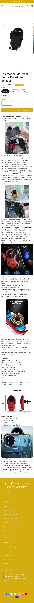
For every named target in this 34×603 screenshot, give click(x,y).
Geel (5, 95)
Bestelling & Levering (10, 514)
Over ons (6, 522)
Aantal (3, 99)
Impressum (7, 555)
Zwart (5, 91)
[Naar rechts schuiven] (21, 69)
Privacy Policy (8, 531)
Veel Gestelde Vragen (10, 547)
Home (5, 506)
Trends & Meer (14, 600)
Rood (23, 91)
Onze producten (8, 510)
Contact (5, 542)
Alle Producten (8, 559)
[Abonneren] (29, 493)
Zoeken (5, 563)
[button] (2, 6)
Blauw (14, 91)
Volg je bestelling (9, 551)
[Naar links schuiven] (13, 69)
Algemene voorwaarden (11, 527)
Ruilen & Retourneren (10, 518)
